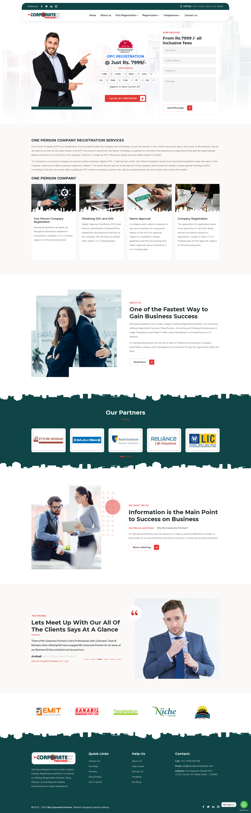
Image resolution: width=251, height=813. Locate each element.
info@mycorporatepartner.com (197, 766)
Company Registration (193, 218)
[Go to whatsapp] (244, 804)
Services (93, 771)
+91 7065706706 (190, 761)
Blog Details (95, 776)
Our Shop (93, 766)
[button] (122, 456)
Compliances (171, 15)
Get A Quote (95, 782)
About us (105, 15)
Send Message (175, 107)
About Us (137, 761)
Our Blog (136, 782)
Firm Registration (126, 15)
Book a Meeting (142, 547)
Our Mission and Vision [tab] (141, 528)
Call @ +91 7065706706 (123, 98)
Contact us (191, 15)
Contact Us (94, 761)
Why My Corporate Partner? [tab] (172, 528)
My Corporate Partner (60, 807)
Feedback (137, 776)
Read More (140, 362)
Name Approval (140, 218)
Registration (149, 15)
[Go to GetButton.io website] (244, 810)
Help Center (138, 766)
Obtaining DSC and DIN (97, 218)
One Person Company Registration (48, 220)
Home (92, 15)
